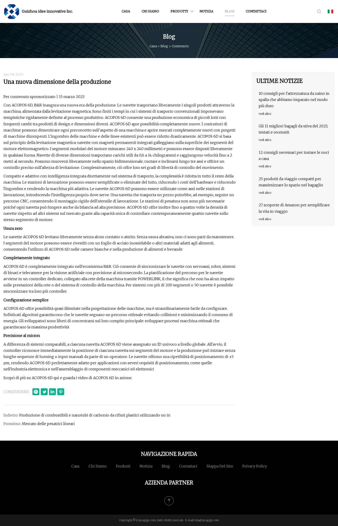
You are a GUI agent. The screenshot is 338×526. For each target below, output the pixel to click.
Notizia (206, 11)
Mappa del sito (219, 466)
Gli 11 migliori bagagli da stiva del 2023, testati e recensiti (293, 129)
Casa (126, 11)
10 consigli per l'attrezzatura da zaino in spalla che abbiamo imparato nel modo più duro (294, 99)
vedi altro (265, 113)
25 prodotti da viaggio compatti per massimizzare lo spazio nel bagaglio (291, 181)
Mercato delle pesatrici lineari (48, 423)
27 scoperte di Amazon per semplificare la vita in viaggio (294, 208)
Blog (229, 11)
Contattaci (256, 11)
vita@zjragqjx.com (206, 520)
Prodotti (179, 11)
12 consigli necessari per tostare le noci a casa (294, 155)
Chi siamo (150, 11)
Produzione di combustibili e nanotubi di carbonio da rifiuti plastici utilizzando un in (94, 415)
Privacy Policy (254, 466)
